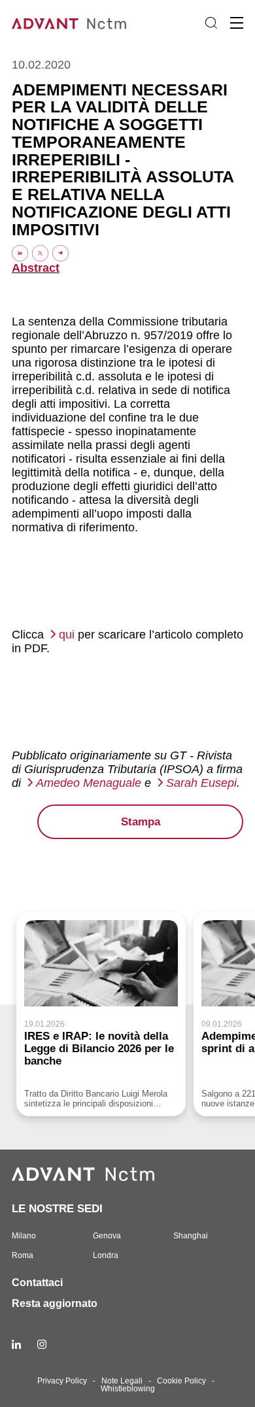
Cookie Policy (181, 1380)
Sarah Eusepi (201, 782)
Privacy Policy (62, 1380)
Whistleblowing (128, 1388)
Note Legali (122, 1380)
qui (67, 634)
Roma (22, 1255)
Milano (24, 1235)
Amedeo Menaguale (88, 782)
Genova (107, 1235)
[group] (101, 1014)
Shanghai (190, 1235)
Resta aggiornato (54, 1303)
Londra (105, 1255)
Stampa (140, 822)
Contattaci (37, 1282)
